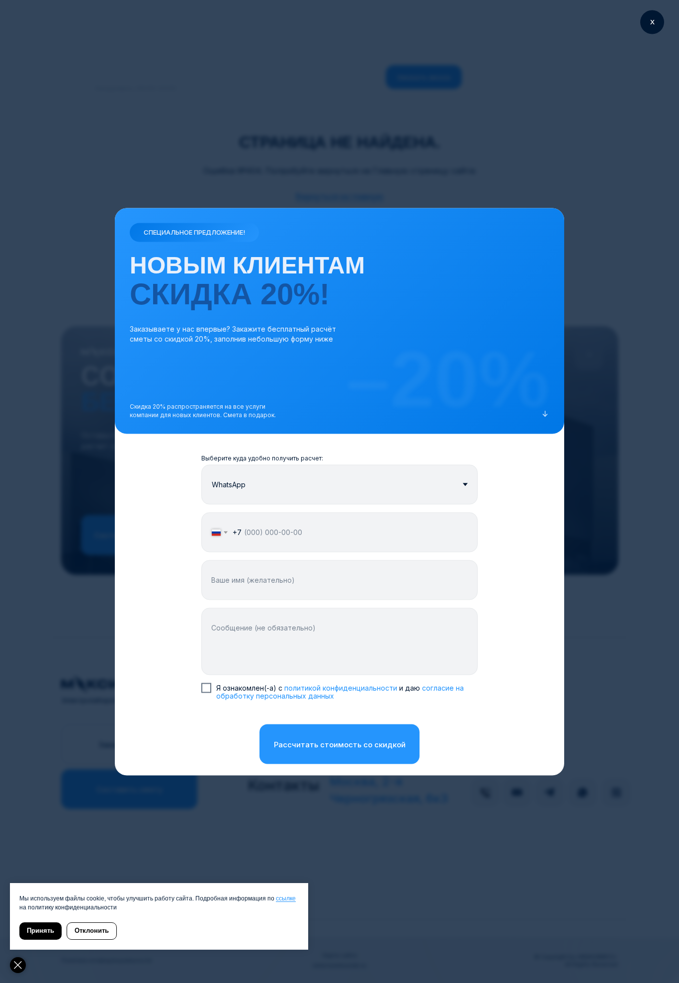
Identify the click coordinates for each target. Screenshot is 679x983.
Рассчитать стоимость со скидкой (340, 744)
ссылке (286, 898)
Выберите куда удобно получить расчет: (262, 457)
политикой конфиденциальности (341, 687)
